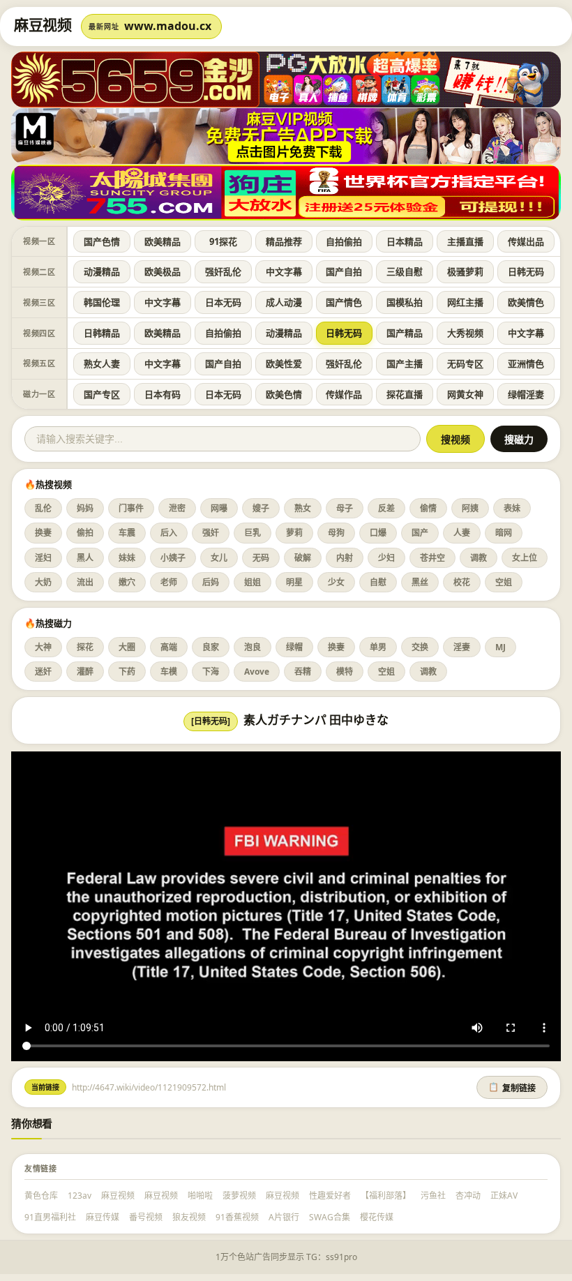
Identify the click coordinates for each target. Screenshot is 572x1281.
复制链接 (512, 1087)
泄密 (177, 508)
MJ (500, 647)
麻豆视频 (118, 1195)
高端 (168, 647)
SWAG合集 (329, 1217)
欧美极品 (162, 271)
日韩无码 (526, 271)
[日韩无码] (210, 721)
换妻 (43, 533)
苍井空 (432, 558)
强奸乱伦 (223, 271)
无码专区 (465, 363)
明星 (294, 582)
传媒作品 (344, 394)
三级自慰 (404, 271)
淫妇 (43, 558)
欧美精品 (162, 241)
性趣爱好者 (330, 1195)
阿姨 (470, 508)
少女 (336, 582)
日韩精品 (102, 333)
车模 (168, 671)
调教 (478, 558)
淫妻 (461, 647)
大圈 (127, 647)
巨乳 (252, 533)
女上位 (524, 558)
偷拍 (85, 533)
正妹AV (504, 1195)
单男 (378, 647)
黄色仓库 (41, 1195)
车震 (127, 533)
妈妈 (85, 508)
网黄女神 (465, 394)
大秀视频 (465, 333)
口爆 (378, 533)
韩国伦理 (102, 302)
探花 (85, 647)
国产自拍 (344, 271)
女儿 (219, 558)
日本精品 (404, 241)
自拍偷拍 (344, 241)
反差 (386, 508)
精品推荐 (284, 241)
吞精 (302, 671)
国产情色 (344, 302)
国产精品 (404, 333)
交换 (420, 647)
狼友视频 (189, 1217)
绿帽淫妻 (526, 394)
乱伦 (43, 508)
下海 (210, 671)
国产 (420, 533)
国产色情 (102, 241)
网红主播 (465, 302)
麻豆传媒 (102, 1217)
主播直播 (465, 241)
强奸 (210, 533)
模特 (344, 671)
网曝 (219, 508)
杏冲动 (468, 1195)
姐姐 (252, 582)
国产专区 (102, 394)
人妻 (461, 533)
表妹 (512, 508)
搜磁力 (519, 439)
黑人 (85, 558)
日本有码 (162, 394)
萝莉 (294, 533)
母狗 (336, 533)
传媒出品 (526, 241)
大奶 (43, 582)
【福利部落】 (386, 1195)
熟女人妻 (102, 363)
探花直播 (404, 394)
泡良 (252, 647)
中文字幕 (284, 271)
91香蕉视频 (237, 1217)
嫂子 (261, 508)
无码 (261, 558)
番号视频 (146, 1217)
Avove (256, 671)
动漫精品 (102, 271)
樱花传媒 (376, 1217)
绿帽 (294, 647)
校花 (461, 582)
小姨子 (173, 558)
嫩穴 (127, 582)
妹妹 (127, 558)
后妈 (210, 582)
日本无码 (223, 302)
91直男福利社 (50, 1217)
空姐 (503, 582)
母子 (344, 508)
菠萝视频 (239, 1195)
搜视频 (455, 439)
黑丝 (420, 582)
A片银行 (284, 1217)
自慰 (378, 582)
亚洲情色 (526, 363)
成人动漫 (284, 302)
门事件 (131, 508)
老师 (168, 582)
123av (79, 1195)
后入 (168, 533)
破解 (302, 558)
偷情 (428, 508)
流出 (85, 582)
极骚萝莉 (465, 271)
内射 (344, 558)
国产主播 (404, 363)
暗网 (503, 533)
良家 (210, 647)
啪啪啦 (200, 1195)
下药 (127, 671)
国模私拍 (404, 302)
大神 (43, 647)
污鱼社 (433, 1195)
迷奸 (43, 671)
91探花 (223, 241)
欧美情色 (526, 302)
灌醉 (85, 671)
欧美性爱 (284, 363)
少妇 (386, 558)
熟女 (302, 508)
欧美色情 (284, 394)
